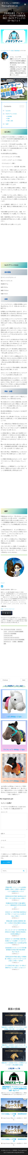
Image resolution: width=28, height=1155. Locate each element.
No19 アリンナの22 (11, 114)
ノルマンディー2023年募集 (10, 633)
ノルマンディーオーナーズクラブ (11, 637)
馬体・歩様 (10, 120)
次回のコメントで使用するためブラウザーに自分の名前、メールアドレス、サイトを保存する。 (14, 856)
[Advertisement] (14, 245)
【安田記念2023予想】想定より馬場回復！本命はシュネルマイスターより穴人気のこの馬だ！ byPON (15, 959)
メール (3, 840)
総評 (7, 124)
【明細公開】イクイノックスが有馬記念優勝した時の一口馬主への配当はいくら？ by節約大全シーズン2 (15, 889)
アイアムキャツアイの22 (9, 629)
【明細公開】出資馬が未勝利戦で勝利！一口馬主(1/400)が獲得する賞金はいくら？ (15, 923)
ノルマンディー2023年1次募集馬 (15, 631)
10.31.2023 (23, 50)
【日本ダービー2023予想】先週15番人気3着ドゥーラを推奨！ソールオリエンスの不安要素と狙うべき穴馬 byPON (15, 941)
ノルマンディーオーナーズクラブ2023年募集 (14, 639)
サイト (3, 847)
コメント (4, 812)
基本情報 (9, 116)
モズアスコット (7, 641)
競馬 (5, 643)
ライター (7, 50)
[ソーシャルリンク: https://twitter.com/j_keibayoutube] (2, 586)
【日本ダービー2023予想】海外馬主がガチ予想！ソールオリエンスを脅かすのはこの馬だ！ (15, 914)
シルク (5, 631)
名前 (3, 833)
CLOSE (21, 106)
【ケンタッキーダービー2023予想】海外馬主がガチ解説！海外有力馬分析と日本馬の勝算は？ (15, 932)
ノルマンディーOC (8, 635)
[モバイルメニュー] (25, 4)
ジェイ (2, 50)
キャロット (18, 629)
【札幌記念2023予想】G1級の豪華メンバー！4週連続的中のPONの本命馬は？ (15, 905)
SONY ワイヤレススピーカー (8, 609)
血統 (8, 118)
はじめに (8, 110)
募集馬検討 (17, 50)
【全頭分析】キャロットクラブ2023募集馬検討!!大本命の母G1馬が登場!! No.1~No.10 (15, 950)
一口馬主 (12, 50)
